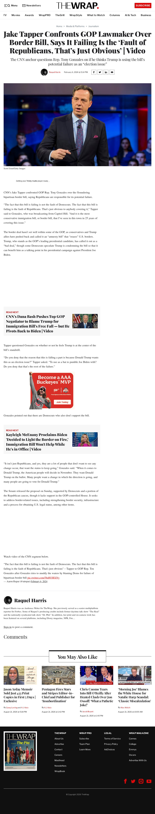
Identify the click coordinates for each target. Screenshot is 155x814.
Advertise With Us (138, 760)
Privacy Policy (111, 744)
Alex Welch (125, 707)
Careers (58, 755)
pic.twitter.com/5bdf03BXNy (43, 577)
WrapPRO (44, 15)
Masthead (59, 760)
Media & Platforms (75, 26)
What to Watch (96, 15)
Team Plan (84, 744)
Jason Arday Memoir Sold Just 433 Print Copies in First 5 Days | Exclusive (19, 695)
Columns (115, 15)
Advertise (59, 744)
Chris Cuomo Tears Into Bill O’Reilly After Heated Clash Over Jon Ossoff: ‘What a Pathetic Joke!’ (96, 697)
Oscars (132, 755)
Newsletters (33, 5)
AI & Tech (130, 15)
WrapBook (59, 771)
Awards (29, 15)
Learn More (85, 749)
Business (146, 15)
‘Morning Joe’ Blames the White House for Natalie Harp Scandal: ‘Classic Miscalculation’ (134, 695)
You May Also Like (77, 656)
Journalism (93, 26)
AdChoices (109, 749)
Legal (108, 733)
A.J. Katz (24, 707)
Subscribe (143, 5)
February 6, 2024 (39, 581)
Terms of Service (112, 738)
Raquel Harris (54, 72)
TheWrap (60, 733)
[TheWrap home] (77, 5)
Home (59, 26)
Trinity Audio (31, 181)
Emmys (132, 749)
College (132, 744)
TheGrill (60, 15)
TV (5, 15)
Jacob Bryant (87, 711)
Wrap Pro (85, 733)
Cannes (132, 738)
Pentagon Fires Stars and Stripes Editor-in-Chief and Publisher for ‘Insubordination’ (58, 695)
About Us (58, 738)
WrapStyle (75, 15)
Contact (58, 749)
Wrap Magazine (139, 733)
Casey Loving (11, 707)
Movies (16, 15)
